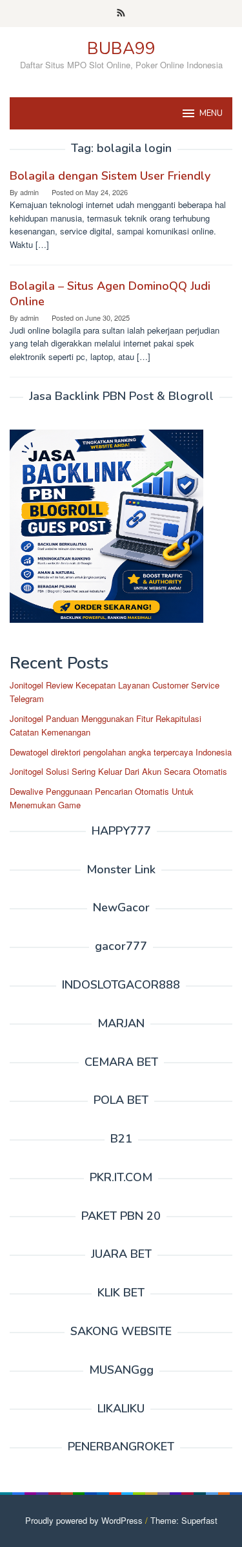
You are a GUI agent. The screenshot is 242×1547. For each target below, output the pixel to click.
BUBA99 (121, 48)
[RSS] (121, 13)
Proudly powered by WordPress (84, 1520)
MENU (211, 113)
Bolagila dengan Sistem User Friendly (110, 176)
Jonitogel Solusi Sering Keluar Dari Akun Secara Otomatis (118, 771)
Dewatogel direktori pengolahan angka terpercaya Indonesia (121, 752)
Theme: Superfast (183, 1520)
